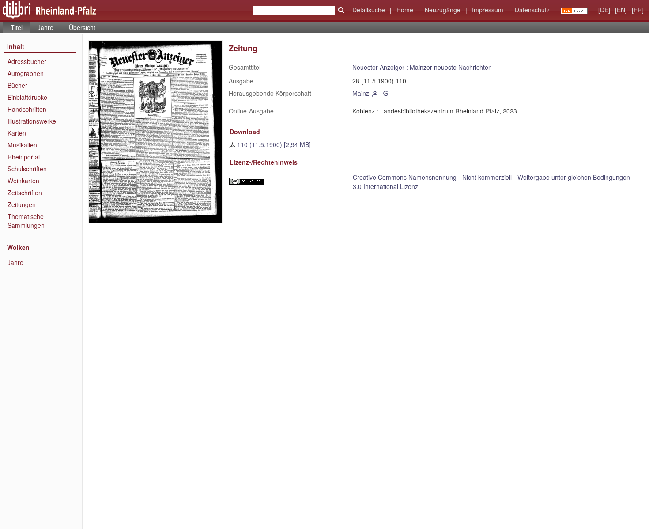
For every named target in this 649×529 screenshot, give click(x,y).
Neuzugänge (442, 9)
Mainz (360, 93)
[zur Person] (375, 93)
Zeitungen (22, 204)
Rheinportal (24, 156)
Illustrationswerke (32, 121)
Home (404, 9)
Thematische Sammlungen (26, 221)
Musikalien (22, 144)
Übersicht (82, 27)
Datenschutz (532, 9)
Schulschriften (27, 168)
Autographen (26, 73)
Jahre (45, 27)
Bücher (17, 85)
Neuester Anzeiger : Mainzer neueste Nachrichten (422, 67)
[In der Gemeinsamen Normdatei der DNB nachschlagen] (385, 93)
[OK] (341, 10)
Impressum (487, 9)
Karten (17, 132)
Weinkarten (23, 180)
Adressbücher (27, 61)
